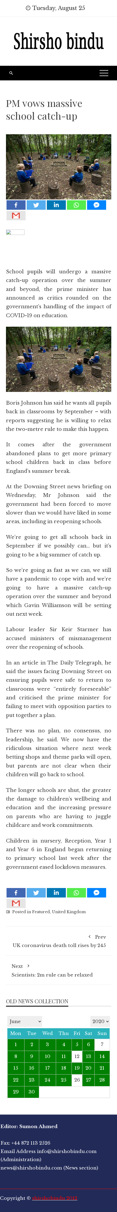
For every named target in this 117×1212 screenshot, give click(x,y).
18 (63, 1068)
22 (16, 1080)
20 (88, 1068)
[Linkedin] (56, 205)
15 (15, 1068)
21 (102, 1068)
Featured (41, 911)
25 (63, 1080)
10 (47, 1056)
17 (47, 1068)
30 (32, 1092)
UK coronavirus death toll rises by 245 (59, 941)
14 (102, 1056)
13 (88, 1056)
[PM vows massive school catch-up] (58, 162)
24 (47, 1080)
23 (32, 1080)
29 (16, 1092)
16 (31, 1068)
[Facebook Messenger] (96, 205)
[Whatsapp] (76, 205)
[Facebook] (16, 205)
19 (77, 1068)
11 (63, 1056)
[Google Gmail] (16, 215)
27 (88, 1080)
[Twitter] (36, 205)
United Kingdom (69, 911)
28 (102, 1080)
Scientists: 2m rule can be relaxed (52, 971)
